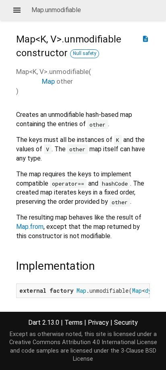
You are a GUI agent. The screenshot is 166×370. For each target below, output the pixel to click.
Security (126, 322)
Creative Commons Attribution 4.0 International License (83, 342)
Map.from (30, 226)
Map (48, 81)
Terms (73, 322)
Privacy (98, 322)
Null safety (84, 53)
